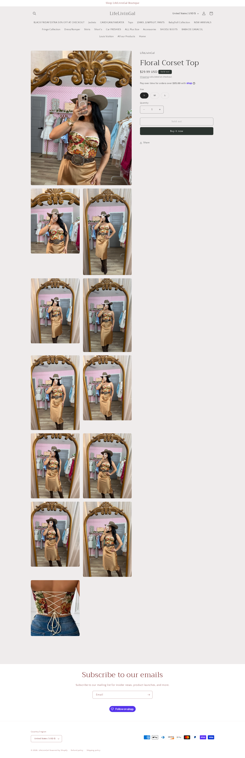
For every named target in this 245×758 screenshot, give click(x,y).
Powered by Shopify (59, 750)
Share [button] (146, 142)
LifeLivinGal (44, 750)
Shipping (144, 77)
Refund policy (77, 750)
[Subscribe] (148, 695)
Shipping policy (93, 750)
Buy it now (176, 131)
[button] (34, 13)
